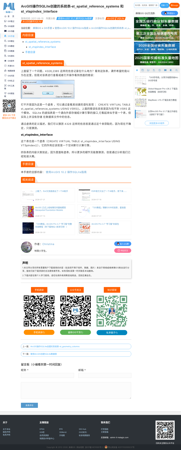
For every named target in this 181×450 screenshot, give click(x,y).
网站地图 (80, 447)
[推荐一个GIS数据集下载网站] (140, 91)
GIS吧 (42, 432)
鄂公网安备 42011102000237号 (121, 447)
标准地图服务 (84, 435)
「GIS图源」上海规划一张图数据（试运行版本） (162, 113)
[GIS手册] (171, 70)
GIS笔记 (11, 21)
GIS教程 (11, 46)
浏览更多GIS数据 (156, 123)
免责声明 (6, 435)
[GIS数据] (143, 70)
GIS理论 (11, 41)
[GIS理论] (176, 70)
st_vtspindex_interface (42, 46)
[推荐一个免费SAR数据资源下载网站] (140, 102)
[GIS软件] (137, 70)
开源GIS (11, 66)
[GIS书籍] (165, 70)
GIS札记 (11, 81)
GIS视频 (11, 26)
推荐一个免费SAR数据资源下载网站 (163, 101)
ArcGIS (111, 18)
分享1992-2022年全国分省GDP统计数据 (163, 79)
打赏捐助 (104, 429)
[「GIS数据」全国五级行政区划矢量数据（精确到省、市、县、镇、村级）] (157, 27)
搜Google (174, 5)
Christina (48, 244)
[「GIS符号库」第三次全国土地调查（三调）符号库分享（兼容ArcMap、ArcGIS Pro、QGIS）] (157, 39)
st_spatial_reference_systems (42, 41)
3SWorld (62, 432)
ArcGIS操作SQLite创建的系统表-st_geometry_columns (54, 346)
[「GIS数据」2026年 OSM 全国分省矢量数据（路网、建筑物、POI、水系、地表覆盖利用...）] (157, 52)
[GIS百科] (154, 70)
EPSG (42, 429)
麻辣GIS (37, 28)
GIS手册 (11, 36)
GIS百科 (11, 56)
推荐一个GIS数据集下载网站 (160, 88)
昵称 (25, 370)
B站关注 (124, 250)
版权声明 (6, 432)
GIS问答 (11, 76)
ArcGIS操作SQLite (32, 21)
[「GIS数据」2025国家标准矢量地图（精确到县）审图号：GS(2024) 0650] (157, 64)
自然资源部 (44, 435)
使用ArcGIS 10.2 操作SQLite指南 (74, 18)
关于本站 (6, 429)
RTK (61, 429)
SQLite (120, 18)
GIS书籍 (11, 31)
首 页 (11, 16)
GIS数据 (11, 51)
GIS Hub (82, 429)
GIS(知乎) (83, 432)
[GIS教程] (159, 70)
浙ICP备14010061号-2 (94, 447)
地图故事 (11, 71)
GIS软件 (11, 61)
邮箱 (82, 370)
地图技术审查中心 (47, 438)
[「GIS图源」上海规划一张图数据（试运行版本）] (140, 114)
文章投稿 (104, 432)
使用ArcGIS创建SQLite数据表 (43, 354)
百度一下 (164, 5)
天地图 (62, 435)
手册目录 (30, 52)
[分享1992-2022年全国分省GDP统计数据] (140, 80)
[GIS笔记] (148, 70)
